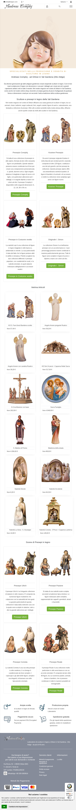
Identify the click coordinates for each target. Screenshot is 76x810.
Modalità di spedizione (43, 762)
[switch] (69, 797)
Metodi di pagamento (46, 759)
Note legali (43, 775)
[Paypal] (20, 787)
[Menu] (73, 784)
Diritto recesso (44, 769)
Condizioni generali (46, 766)
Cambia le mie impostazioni (18, 806)
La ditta (59, 759)
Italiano (63, 2)
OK (4, 806)
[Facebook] (5, 773)
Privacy (41, 772)
